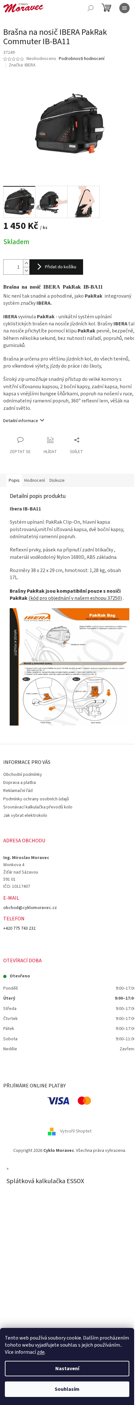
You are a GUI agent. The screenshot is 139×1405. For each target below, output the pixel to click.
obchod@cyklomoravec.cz (30, 908)
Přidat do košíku (60, 267)
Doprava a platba (19, 782)
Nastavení (67, 1368)
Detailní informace (20, 421)
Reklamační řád (18, 790)
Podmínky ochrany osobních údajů (36, 799)
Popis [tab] (14, 480)
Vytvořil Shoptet (75, 1131)
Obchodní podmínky (22, 774)
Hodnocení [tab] (34, 480)
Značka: (22, 65)
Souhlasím (67, 1389)
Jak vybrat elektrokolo (25, 815)
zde (41, 1352)
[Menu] (124, 8)
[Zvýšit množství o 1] (26, 263)
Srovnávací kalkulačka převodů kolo (37, 807)
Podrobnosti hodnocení (81, 59)
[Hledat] (90, 8)
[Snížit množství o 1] (26, 270)
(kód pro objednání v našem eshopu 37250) (75, 598)
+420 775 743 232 (19, 928)
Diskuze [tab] (57, 480)
